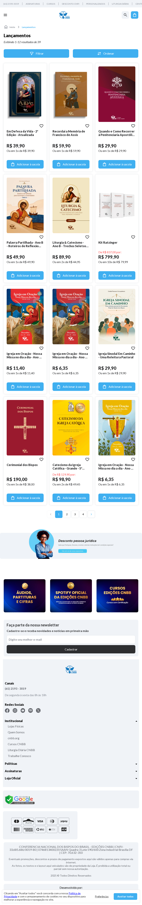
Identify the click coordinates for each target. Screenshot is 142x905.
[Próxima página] (91, 514)
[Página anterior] (50, 514)
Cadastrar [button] (71, 649)
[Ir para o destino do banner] (71, 544)
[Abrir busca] (125, 15)
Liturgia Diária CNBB (21, 750)
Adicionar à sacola (28, 164)
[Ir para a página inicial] (64, 15)
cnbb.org (13, 738)
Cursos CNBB (17, 744)
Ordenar (108, 53)
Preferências (102, 896)
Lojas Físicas (16, 726)
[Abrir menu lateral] (5, 15)
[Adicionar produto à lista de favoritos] (41, 126)
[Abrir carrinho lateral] (134, 15)
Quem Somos (16, 732)
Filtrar (40, 53)
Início (12, 27)
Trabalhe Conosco (19, 756)
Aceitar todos (125, 896)
